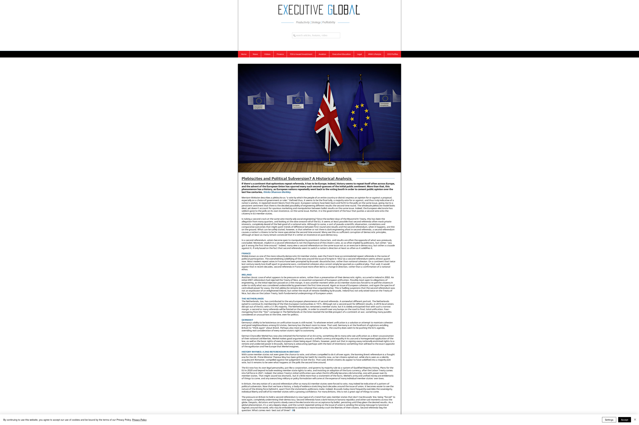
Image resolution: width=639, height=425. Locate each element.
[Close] (635, 419)
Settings (609, 419)
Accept (624, 419)
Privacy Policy (139, 419)
